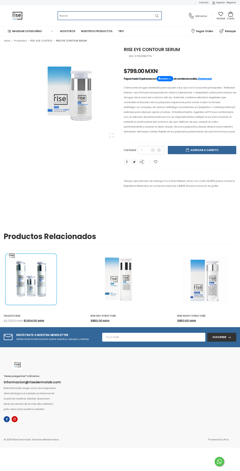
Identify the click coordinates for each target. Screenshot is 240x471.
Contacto (203, 2)
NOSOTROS (67, 31)
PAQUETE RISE (12, 316)
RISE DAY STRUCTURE (103, 316)
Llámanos (201, 16)
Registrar (231, 2)
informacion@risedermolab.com (32, 382)
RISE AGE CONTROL (41, 40)
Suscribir (219, 337)
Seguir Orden (204, 31)
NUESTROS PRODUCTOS (96, 31)
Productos (20, 40)
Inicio (7, 40)
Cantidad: (130, 150)
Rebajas (230, 31)
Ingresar (220, 2)
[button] (30, 31)
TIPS (121, 31)
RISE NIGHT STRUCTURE (191, 316)
